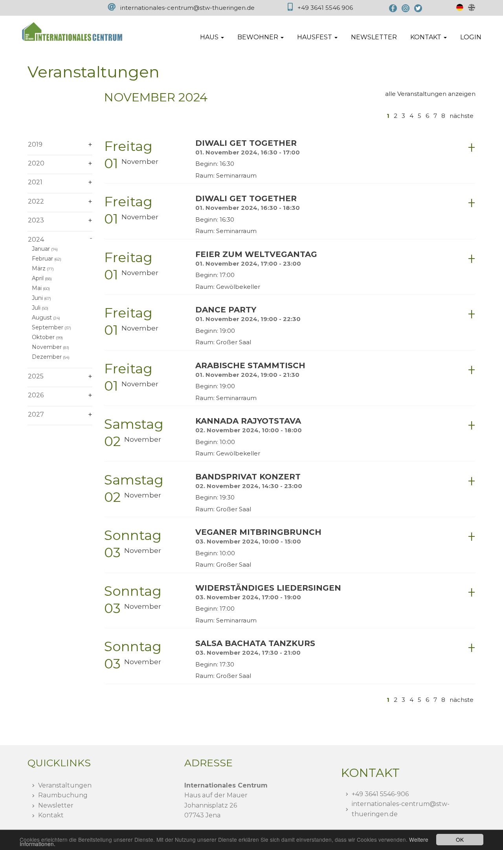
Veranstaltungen (65, 785)
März (39, 268)
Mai (37, 288)
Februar (42, 258)
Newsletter (374, 37)
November (47, 347)
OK (460, 839)
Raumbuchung (63, 795)
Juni (37, 297)
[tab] (289, 159)
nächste (462, 115)
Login (470, 37)
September (47, 327)
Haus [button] (210, 37)
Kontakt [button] (426, 37)
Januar (41, 248)
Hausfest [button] (315, 37)
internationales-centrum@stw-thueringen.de (187, 7)
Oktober (43, 337)
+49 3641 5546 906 (325, 7)
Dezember (47, 356)
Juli (36, 307)
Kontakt (51, 815)
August (42, 317)
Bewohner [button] (258, 37)
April (38, 278)
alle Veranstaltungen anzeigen (430, 93)
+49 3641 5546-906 (380, 794)
